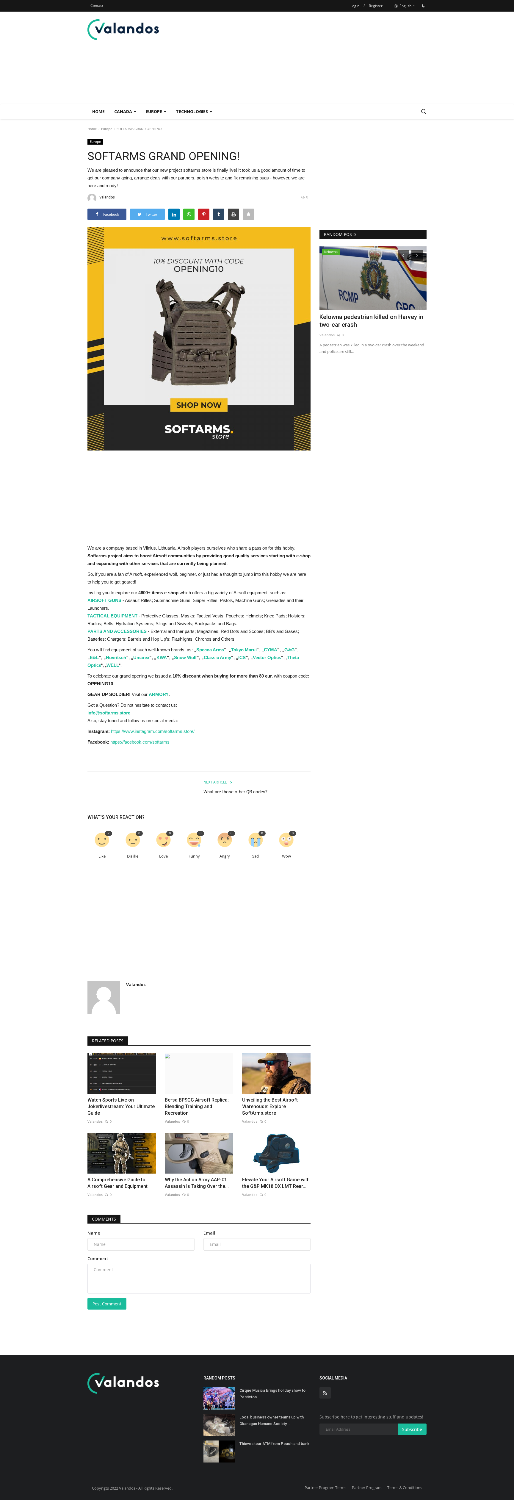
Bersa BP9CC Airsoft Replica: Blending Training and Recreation (197, 1106)
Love (163, 856)
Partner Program (367, 1487)
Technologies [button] (192, 111)
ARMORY (159, 694)
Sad (255, 856)
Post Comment (107, 1304)
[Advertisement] (318, 57)
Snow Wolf (185, 657)
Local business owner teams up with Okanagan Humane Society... (271, 1420)
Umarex (141, 657)
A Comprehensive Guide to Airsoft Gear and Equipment (117, 1183)
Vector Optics (267, 657)
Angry (225, 856)
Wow (286, 856)
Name (93, 1233)
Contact (96, 5)
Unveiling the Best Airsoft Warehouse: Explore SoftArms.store (270, 1106)
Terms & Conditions (404, 1487)
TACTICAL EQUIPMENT (112, 615)
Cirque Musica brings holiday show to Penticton (272, 1393)
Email (209, 1233)
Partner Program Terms (325, 1487)
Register (376, 5)
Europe (106, 128)
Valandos (107, 197)
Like (102, 856)
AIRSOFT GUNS (104, 600)
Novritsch (116, 657)
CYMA (270, 649)
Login (354, 5)
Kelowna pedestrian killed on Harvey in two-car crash (371, 320)
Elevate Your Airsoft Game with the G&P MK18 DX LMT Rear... (276, 1183)
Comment (97, 1258)
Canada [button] (123, 111)
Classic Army (217, 657)
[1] (423, 5)
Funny (194, 856)
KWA (161, 657)
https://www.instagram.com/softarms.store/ (153, 731)
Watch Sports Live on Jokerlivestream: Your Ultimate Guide (121, 1106)
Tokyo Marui (244, 649)
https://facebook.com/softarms (140, 741)
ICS (242, 657)
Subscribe (412, 1429)
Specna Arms (210, 649)
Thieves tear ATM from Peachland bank (274, 1443)
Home (98, 111)
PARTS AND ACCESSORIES (117, 631)
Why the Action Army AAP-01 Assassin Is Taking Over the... (197, 1183)
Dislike (132, 856)
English (405, 5)
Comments (104, 1219)
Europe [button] (154, 111)
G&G (289, 649)
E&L (94, 657)
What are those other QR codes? (235, 791)
